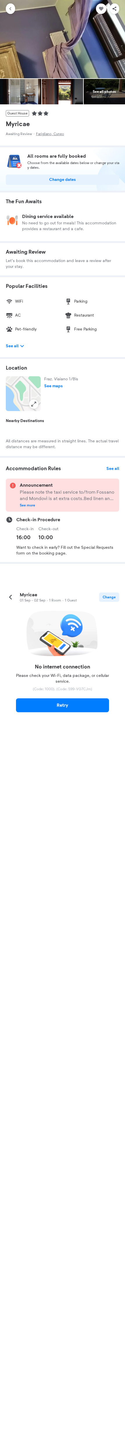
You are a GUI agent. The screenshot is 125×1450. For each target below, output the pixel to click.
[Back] (10, 8)
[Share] (114, 8)
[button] (23, 393)
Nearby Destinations (25, 421)
